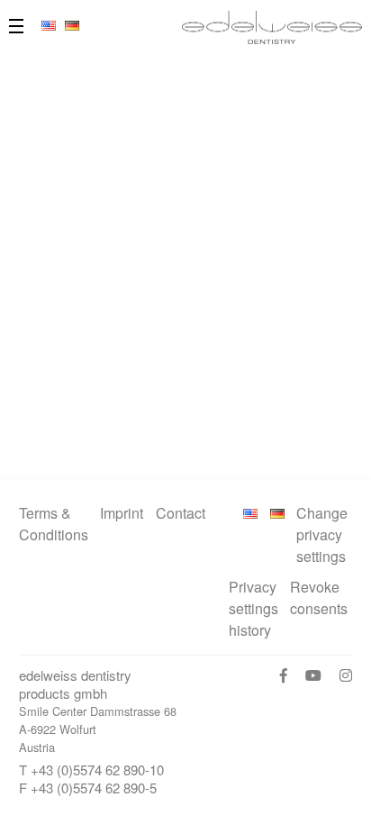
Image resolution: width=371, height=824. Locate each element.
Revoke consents (319, 597)
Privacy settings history (253, 608)
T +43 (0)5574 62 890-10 (91, 769)
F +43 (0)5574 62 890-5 (88, 787)
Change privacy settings (322, 534)
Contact (180, 513)
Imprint (121, 513)
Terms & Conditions (53, 524)
